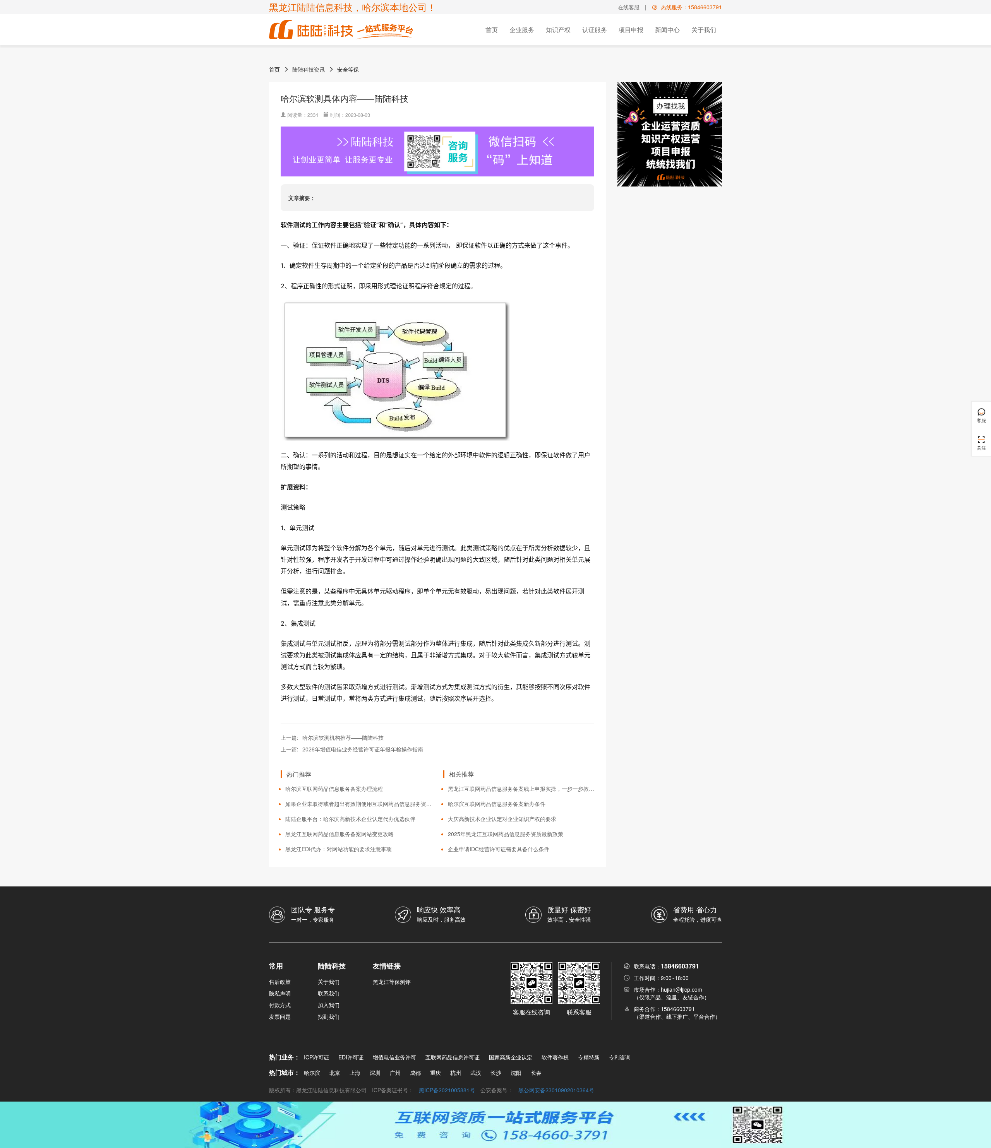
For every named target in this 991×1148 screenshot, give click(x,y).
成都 (415, 1072)
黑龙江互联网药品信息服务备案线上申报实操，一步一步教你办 (521, 788)
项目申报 (631, 29)
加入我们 (328, 1005)
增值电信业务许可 (394, 1057)
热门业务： (284, 1056)
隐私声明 (280, 993)
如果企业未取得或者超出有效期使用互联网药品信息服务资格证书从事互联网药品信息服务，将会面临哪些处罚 (358, 804)
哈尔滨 (312, 1072)
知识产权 (558, 29)
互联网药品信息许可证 (452, 1057)
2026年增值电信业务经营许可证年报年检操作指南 (362, 749)
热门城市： (284, 1072)
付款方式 (280, 1005)
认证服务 (594, 29)
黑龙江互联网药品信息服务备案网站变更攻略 (339, 834)
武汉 (475, 1072)
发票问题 (280, 1016)
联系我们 (328, 993)
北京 (334, 1072)
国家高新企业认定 (510, 1057)
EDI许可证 (350, 1057)
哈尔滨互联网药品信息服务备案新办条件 (496, 804)
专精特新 (589, 1057)
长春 (536, 1072)
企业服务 (521, 29)
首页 (491, 29)
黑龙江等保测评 (392, 981)
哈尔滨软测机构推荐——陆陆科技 (343, 737)
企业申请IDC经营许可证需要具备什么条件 (498, 849)
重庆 (435, 1072)
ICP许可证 (316, 1057)
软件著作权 (555, 1057)
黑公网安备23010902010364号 (556, 1090)
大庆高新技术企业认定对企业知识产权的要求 (502, 819)
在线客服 (629, 7)
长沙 (495, 1072)
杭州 (455, 1072)
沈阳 (516, 1072)
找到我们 (328, 1016)
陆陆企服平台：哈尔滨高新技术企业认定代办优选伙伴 (350, 819)
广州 (395, 1072)
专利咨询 (620, 1057)
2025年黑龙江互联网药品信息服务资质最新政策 (505, 834)
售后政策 (280, 981)
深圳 (375, 1072)
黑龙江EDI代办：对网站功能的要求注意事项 (338, 849)
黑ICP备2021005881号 (447, 1090)
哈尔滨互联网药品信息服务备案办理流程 (334, 788)
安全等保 (348, 69)
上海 (355, 1072)
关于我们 (703, 29)
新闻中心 (667, 29)
